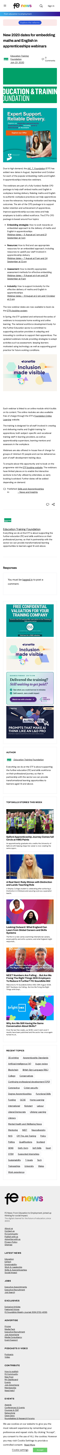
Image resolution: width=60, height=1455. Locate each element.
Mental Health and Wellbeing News (25, 1124)
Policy (43, 1135)
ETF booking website (32, 467)
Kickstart (28, 1105)
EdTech (8, 1261)
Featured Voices (12, 1309)
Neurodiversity (39, 1130)
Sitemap (8, 1244)
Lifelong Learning (38, 1111)
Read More (29, 1444)
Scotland (40, 1142)
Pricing (8, 1326)
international (14, 1105)
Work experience (16, 1172)
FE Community (11, 1233)
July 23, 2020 (17, 62)
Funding (12, 1099)
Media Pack (10, 1329)
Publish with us (11, 1236)
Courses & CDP (12, 1410)
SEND (11, 1148)
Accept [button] (40, 1450)
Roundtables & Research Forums (20, 1418)
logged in (27, 579)
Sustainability (14, 1160)
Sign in (51, 5)
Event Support (11, 1340)
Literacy (12, 1118)
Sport (48, 1148)
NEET (24, 1130)
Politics (11, 1142)
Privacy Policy (11, 1242)
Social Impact (11, 1272)
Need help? (10, 1390)
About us (9, 1228)
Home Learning (37, 1099)
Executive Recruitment (15, 1289)
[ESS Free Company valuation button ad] (30, 620)
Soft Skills (36, 1148)
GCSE (23, 1099)
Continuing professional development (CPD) (29, 1081)
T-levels (29, 1160)
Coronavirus (14, 1087)
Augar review (41, 1063)
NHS (10, 1135)
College (11, 1075)
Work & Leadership (13, 1267)
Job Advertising (12, 1334)
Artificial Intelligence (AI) (19, 1063)
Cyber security (31, 1087)
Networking (10, 1413)
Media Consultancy (13, 1337)
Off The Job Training (26, 1135)
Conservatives (26, 1075)
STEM (11, 1154)
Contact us (10, 1231)
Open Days (10, 1415)
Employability (11, 1264)
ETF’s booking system (17, 310)
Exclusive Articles (12, 1306)
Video (7, 1357)
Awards (8, 1404)
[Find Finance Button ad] (30, 688)
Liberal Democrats (17, 1111)
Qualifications (25, 1142)
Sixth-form (23, 1148)
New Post (9, 1377)
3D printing (13, 1057)
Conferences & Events (15, 1407)
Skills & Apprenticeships (16, 1270)
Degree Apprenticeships (20, 1093)
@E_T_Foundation (36, 168)
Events (8, 1382)
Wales (41, 1166)
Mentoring (13, 1130)
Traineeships (14, 1166)
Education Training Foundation (21, 529)
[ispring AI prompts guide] (30, 721)
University (29, 1166)
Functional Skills (43, 1093)
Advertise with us (12, 1239)
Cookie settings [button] (20, 1449)
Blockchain (13, 1069)
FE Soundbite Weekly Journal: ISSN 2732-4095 (26, 1312)
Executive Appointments (16, 1287)
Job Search (10, 1292)
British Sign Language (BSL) (35, 1069)
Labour (40, 1105)
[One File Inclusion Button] (30, 389)
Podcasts (9, 1354)
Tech (39, 1160)
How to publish (11, 1371)
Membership (10, 1387)
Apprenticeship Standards (35, 1057)
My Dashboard (11, 1379)
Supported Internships (28, 1154)
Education (9, 1259)
